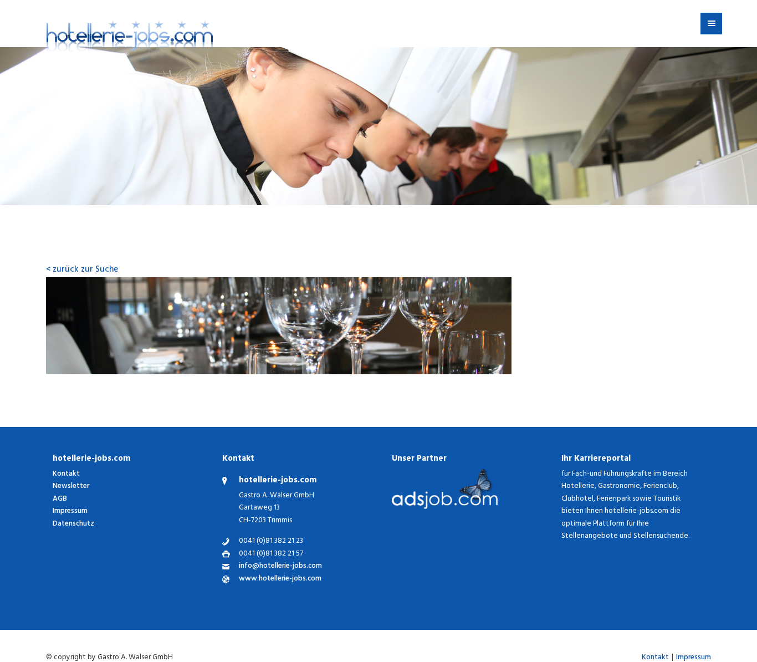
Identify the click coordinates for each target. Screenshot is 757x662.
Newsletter (71, 486)
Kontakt (66, 474)
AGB (60, 499)
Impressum (70, 511)
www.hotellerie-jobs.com (280, 579)
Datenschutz (73, 524)
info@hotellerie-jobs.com (280, 567)
